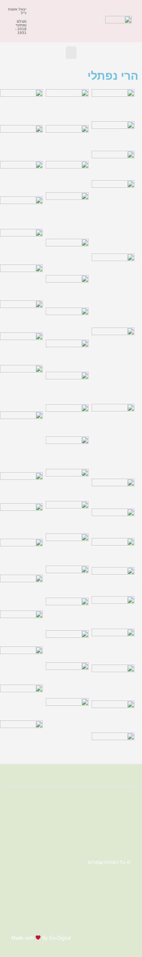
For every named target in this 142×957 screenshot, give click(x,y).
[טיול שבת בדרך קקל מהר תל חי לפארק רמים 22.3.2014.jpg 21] (21, 627)
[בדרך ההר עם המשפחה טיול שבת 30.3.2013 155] (113, 681)
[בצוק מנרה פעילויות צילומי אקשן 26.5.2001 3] (113, 521)
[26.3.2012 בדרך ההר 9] (67, 483)
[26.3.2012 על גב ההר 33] (67, 450)
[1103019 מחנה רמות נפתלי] (67, 418)
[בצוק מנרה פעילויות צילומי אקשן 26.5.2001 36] (113, 364)
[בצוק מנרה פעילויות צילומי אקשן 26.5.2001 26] (113, 439)
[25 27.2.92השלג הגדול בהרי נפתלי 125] (67, 612)
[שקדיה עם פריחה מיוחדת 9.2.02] (21, 439)
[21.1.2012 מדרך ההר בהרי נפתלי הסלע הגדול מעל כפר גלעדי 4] (67, 714)
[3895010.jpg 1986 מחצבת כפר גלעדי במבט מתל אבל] (67, 255)
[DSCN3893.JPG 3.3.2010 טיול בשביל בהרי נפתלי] (67, 105)
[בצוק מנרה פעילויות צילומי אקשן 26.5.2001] (113, 579)
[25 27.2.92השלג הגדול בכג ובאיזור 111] (67, 547)
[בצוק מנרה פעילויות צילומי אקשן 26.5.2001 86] (113, 134)
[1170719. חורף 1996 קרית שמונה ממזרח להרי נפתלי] (67, 289)
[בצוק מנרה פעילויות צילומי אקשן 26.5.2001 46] (113, 289)
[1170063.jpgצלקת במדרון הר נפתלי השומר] (67, 386)
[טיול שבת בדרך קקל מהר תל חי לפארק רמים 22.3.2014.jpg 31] (21, 519)
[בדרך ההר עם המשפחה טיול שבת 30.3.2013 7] (113, 714)
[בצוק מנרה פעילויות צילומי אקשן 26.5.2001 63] (113, 163)
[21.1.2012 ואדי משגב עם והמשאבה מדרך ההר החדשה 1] (21, 141)
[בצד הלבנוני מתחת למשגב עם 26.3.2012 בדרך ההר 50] (113, 610)
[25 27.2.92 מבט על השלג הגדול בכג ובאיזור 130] (67, 515)
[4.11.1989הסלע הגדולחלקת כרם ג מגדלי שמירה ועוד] (21, 314)
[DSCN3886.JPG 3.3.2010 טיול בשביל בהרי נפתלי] (67, 141)
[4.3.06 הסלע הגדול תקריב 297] (21, 346)
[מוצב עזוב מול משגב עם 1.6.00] (21, 485)
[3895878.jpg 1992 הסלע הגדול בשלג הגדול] (67, 175)
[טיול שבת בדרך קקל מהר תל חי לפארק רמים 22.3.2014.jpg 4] (21, 663)
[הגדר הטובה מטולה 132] (113, 103)
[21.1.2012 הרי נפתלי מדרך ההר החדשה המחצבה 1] (21, 177)
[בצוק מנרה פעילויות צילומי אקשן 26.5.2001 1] (113, 550)
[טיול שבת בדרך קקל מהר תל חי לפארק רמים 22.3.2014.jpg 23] (21, 591)
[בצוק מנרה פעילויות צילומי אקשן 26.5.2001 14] (113, 492)
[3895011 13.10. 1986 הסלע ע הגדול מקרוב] (67, 213)
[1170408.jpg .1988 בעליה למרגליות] (67, 354)
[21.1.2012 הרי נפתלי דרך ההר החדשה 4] (21, 210)
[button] (97, 21)
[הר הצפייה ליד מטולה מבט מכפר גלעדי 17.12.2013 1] (21, 736)
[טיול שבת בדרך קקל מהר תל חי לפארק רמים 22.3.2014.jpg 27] (21, 555)
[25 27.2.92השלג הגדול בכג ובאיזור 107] (67, 580)
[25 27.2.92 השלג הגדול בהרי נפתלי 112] (67, 644)
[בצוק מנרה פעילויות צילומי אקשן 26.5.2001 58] (113, 215)
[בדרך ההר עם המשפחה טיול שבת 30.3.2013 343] (113, 645)
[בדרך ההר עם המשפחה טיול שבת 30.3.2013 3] (113, 747)
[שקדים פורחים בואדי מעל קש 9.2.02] (21, 386)
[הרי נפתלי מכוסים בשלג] (21, 701)
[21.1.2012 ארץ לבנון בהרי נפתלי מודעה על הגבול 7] (21, 245)
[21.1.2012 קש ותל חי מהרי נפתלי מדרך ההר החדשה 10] (67, 678)
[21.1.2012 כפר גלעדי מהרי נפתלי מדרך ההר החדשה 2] (21, 105)
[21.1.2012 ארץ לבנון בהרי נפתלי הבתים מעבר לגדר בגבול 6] (21, 280)
